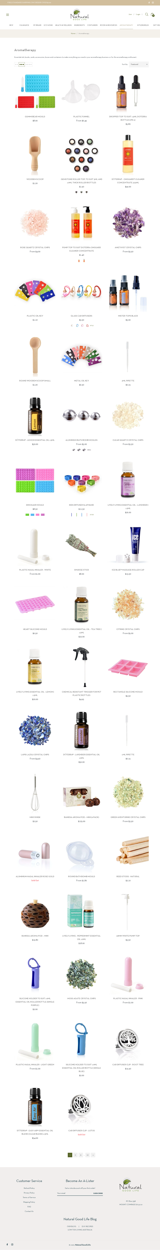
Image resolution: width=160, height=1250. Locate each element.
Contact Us (29, 1211)
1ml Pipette (128, 755)
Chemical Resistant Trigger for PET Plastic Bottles (81, 693)
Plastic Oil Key (35, 316)
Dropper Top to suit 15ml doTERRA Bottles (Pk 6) (128, 118)
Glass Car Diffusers (81, 316)
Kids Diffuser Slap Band (81, 505)
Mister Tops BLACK (128, 316)
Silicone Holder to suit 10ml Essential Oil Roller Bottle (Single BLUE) (81, 1068)
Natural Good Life (83, 1245)
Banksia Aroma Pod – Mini (35, 936)
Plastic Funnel (81, 117)
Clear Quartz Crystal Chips (128, 440)
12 (88, 1155)
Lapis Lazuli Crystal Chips (35, 755)
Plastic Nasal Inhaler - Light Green (35, 1065)
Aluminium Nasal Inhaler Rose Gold (35, 877)
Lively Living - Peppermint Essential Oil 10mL (81, 937)
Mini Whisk (35, 817)
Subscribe (98, 1193)
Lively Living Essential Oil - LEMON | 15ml (35, 693)
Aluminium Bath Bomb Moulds (82, 440)
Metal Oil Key (81, 381)
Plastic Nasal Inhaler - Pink (128, 999)
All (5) (92, 325)
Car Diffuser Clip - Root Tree (128, 1065)
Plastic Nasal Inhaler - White (35, 570)
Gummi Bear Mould (35, 117)
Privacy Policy (29, 1193)
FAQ (29, 1207)
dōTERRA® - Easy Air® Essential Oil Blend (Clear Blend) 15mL (35, 1132)
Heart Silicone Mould (35, 629)
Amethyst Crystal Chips (128, 247)
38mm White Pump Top (128, 936)
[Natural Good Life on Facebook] (149, 3)
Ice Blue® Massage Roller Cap (128, 570)
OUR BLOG (71, 1226)
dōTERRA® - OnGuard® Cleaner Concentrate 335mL (128, 181)
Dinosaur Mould (35, 505)
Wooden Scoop (35, 179)
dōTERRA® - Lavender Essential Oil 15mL (81, 756)
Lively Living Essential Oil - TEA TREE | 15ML (82, 631)
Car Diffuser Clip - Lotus (81, 1131)
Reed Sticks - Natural (128, 877)
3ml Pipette (128, 381)
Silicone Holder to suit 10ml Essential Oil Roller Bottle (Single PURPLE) (35, 1002)
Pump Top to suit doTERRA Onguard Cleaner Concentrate (81, 249)
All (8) (92, 514)
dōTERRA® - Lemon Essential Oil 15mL (35, 440)
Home (73, 33)
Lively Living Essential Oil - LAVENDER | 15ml (128, 506)
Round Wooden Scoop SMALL (35, 381)
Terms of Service (29, 1197)
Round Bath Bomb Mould (81, 877)
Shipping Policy (29, 1202)
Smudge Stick (81, 570)
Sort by (125, 64)
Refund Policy (29, 1188)
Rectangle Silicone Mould (128, 692)
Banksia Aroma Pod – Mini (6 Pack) (81, 817)
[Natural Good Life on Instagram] (153, 3)
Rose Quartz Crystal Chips (35, 247)
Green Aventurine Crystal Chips (128, 817)
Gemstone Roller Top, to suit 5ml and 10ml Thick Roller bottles (81, 181)
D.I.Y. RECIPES (87, 1226)
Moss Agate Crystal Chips (81, 999)
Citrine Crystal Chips (128, 629)
